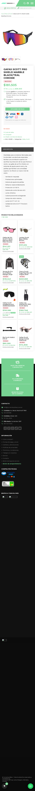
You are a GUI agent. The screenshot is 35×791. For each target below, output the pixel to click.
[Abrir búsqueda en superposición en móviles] (24, 3)
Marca (6, 13)
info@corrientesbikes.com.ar (13, 407)
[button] (30, 786)
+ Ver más (4, 217)
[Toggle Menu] (32, 3)
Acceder (28, 3)
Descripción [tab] (8, 149)
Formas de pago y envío (10, 442)
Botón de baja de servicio (11, 461)
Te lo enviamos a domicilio (17, 379)
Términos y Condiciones (11, 450)
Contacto (6, 458)
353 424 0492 (8, 423)
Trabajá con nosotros (10, 453)
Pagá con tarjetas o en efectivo (17, 366)
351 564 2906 (8, 418)
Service (5, 455)
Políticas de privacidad (10, 447)
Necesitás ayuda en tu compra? (17, 392)
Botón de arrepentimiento (12, 464)
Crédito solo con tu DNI (25, 8)
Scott (10, 13)
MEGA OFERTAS (11, 8)
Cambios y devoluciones (11, 445)
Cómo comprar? (8, 439)
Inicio (2, 13)
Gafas (24, 139)
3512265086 (7, 413)
